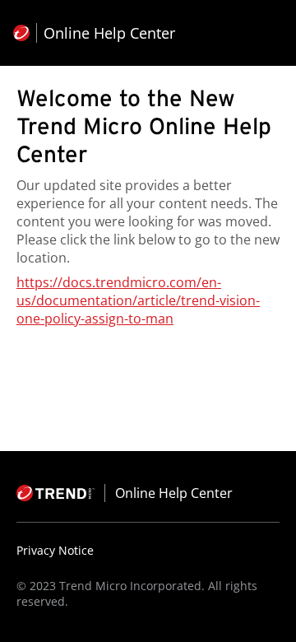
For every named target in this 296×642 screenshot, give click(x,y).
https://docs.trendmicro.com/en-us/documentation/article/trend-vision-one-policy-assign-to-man (138, 300)
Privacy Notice (55, 550)
